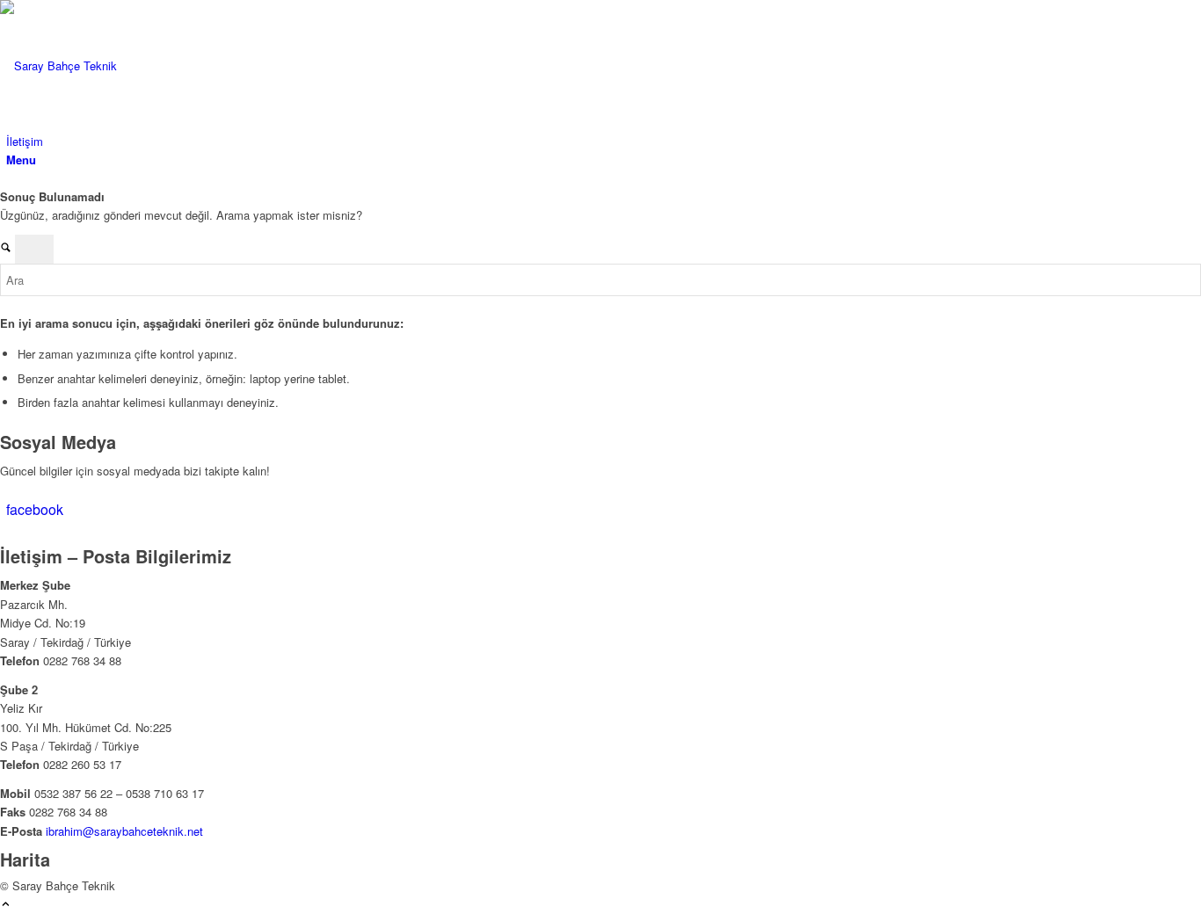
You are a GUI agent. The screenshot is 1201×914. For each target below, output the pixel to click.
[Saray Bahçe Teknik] (132, 65)
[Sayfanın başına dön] (5, 904)
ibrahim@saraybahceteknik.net (124, 831)
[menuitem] (603, 141)
